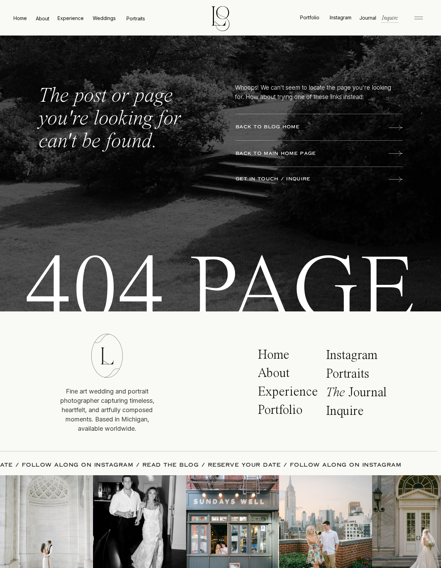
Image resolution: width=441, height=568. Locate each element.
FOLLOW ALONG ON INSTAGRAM (100, 464)
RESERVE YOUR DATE (267, 464)
